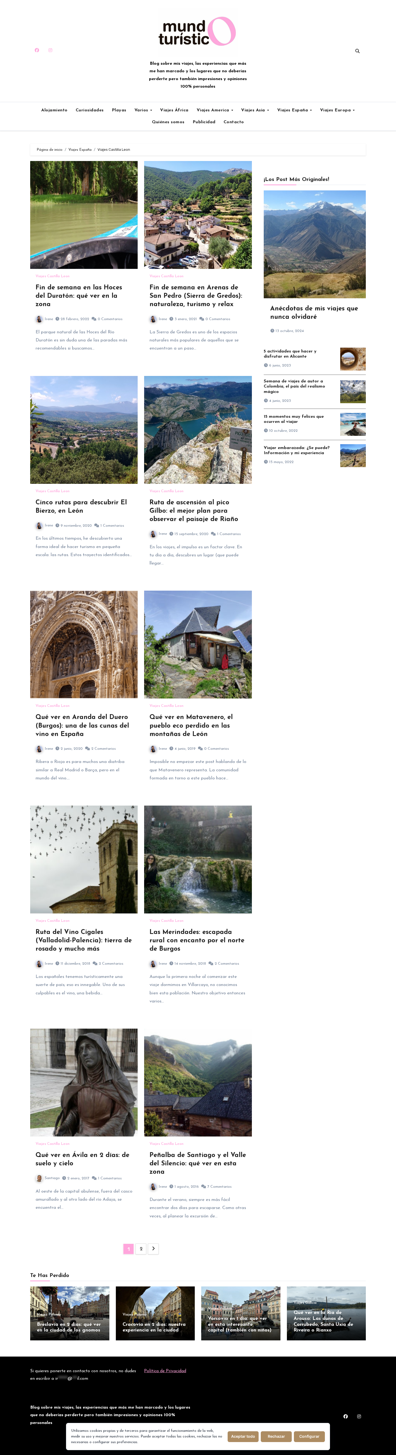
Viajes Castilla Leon (53, 276)
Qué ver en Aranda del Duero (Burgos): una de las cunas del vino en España (82, 725)
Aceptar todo (243, 1436)
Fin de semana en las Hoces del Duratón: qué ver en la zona (79, 296)
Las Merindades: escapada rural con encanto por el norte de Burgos (197, 940)
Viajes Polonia (49, 1315)
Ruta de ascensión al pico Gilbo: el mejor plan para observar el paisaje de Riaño (194, 511)
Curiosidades (90, 110)
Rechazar (276, 1436)
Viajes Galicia (305, 1303)
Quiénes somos (168, 122)
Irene (49, 319)
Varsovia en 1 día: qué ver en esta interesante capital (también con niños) (240, 1324)
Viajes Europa (336, 110)
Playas (119, 110)
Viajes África (174, 110)
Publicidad (204, 122)
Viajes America (214, 110)
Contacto (234, 122)
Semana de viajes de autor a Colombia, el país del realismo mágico (294, 386)
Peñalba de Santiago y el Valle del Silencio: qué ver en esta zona (198, 1163)
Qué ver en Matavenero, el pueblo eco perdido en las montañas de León (191, 725)
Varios (142, 110)
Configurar (309, 1436)
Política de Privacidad (165, 1371)
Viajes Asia (253, 110)
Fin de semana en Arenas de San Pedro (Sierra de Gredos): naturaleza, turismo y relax (196, 296)
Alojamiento (54, 110)
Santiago (52, 1178)
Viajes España (293, 110)
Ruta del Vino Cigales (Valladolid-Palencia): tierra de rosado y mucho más (84, 940)
